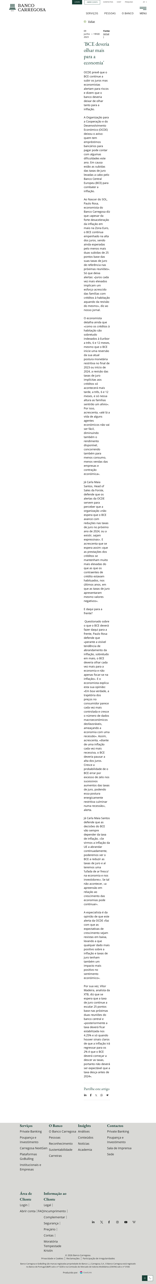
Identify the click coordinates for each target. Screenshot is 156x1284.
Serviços (92, 13)
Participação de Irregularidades (99, 1258)
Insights (84, 1125)
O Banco (128, 13)
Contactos (108, 2)
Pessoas (110, 13)
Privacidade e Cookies (52, 1258)
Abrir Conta (92, 2)
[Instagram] (118, 1222)
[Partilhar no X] (96, 1095)
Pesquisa (129, 2)
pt (145, 2)
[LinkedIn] (94, 1222)
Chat (119, 2)
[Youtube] (126, 1222)
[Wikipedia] (134, 1222)
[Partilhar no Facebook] (90, 1095)
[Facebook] (110, 1222)
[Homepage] (27, 7)
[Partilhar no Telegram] (107, 1095)
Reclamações (73, 1258)
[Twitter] (102, 1222)
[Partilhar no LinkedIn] (85, 1095)
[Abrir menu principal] (143, 9)
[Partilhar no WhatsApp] (101, 1095)
